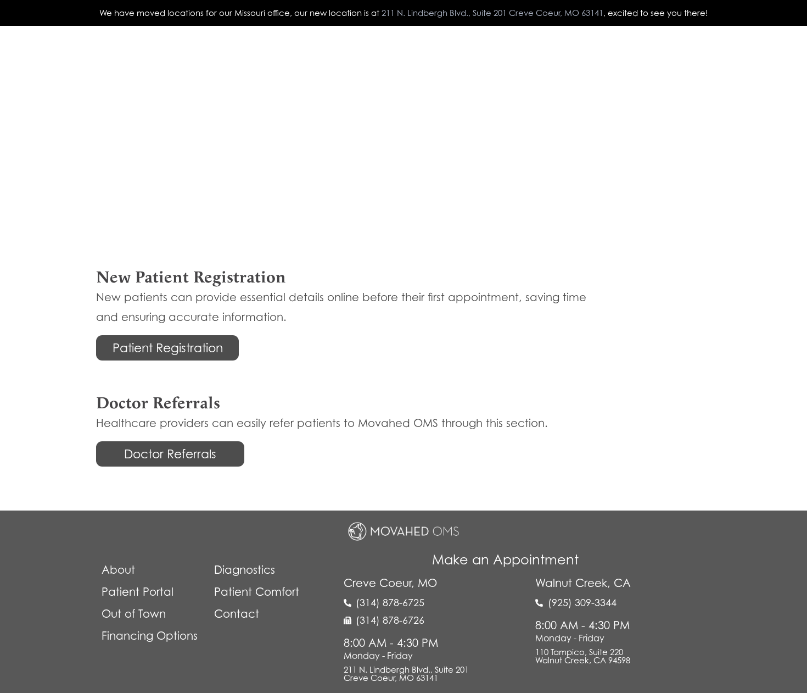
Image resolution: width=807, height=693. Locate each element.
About (223, 54)
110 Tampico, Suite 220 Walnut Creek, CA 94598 (582, 656)
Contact (730, 54)
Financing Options (150, 635)
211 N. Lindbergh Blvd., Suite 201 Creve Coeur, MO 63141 (492, 13)
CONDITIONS (595, 54)
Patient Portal (358, 54)
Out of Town (524, 54)
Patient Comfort (442, 54)
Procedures (665, 54)
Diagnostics (283, 54)
